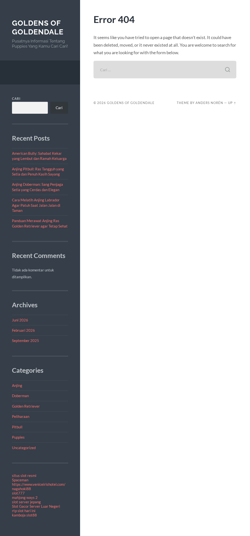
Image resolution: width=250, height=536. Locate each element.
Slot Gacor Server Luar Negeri (36, 506)
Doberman (20, 395)
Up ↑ (232, 103)
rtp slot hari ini (23, 510)
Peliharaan (20, 416)
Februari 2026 (23, 330)
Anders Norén (209, 103)
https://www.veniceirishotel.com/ (38, 484)
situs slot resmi (24, 475)
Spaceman (20, 480)
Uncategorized (24, 447)
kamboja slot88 (24, 515)
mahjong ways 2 (25, 497)
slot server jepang (26, 502)
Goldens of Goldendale (37, 27)
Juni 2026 (20, 320)
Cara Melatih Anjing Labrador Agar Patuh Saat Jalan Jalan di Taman (36, 205)
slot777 (18, 493)
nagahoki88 (21, 488)
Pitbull (17, 427)
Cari (16, 99)
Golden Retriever (26, 406)
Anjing (17, 385)
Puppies (18, 437)
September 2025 (25, 340)
